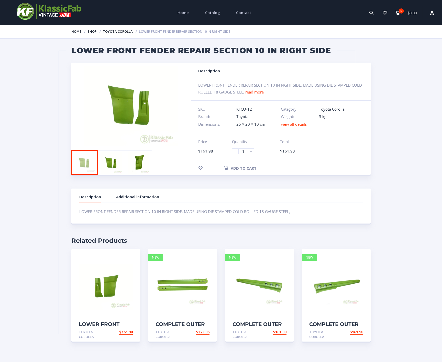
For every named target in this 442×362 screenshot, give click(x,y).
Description (90, 196)
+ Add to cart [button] (119, 332)
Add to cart (243, 168)
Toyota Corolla (118, 31)
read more (254, 92)
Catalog (212, 12)
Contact (243, 12)
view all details (294, 124)
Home (183, 12)
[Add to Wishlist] (200, 168)
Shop (92, 31)
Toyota (242, 116)
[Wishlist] (384, 12)
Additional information (137, 196)
